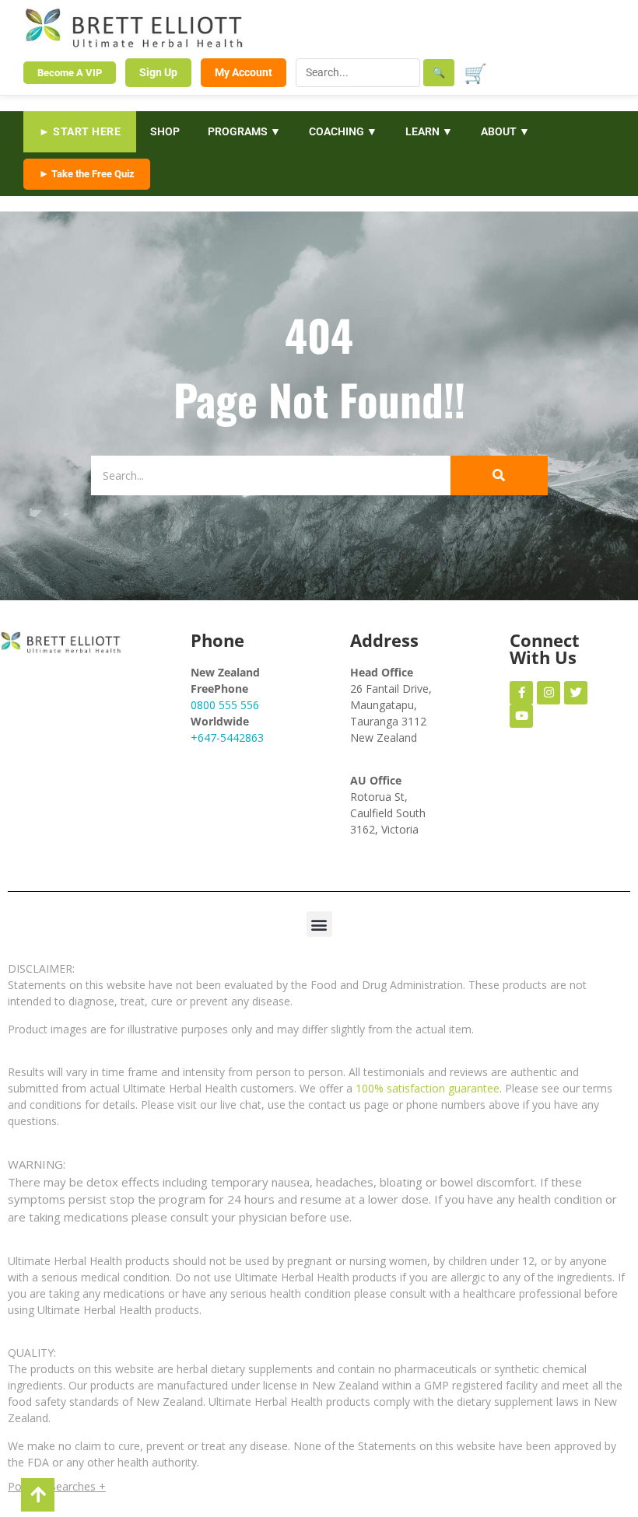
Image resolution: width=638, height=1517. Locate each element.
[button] (319, 924)
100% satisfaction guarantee (428, 1088)
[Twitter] (575, 692)
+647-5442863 (227, 737)
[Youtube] (521, 716)
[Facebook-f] (521, 692)
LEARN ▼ (429, 131)
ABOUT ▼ (505, 131)
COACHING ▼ (343, 131)
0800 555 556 (225, 704)
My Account (243, 72)
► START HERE (80, 131)
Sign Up (158, 72)
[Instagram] (548, 692)
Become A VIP (69, 73)
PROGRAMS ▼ (244, 131)
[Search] (499, 475)
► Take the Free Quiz (87, 174)
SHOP (165, 131)
